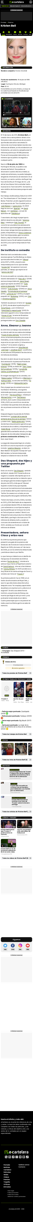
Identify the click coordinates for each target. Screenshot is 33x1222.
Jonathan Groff (16, 350)
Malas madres (6, 378)
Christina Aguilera (9, 299)
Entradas (7, 1187)
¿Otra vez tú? (11, 294)
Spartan (17, 208)
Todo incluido (13, 289)
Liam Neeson (6, 206)
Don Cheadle (20, 320)
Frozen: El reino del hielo (10, 335)
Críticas (7, 1184)
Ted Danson (21, 397)
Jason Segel (24, 281)
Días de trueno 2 (15, 6)
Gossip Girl (5, 267)
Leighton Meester (14, 448)
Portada (3, 22)
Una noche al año (26, 6)
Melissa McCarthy (21, 383)
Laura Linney (17, 206)
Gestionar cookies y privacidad (16, 1196)
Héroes (25, 259)
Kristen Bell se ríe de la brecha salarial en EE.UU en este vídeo (8, 850)
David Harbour (8, 566)
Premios (7, 1179)
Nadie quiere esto (18, 421)
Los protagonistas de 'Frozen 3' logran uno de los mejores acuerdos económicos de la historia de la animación (20, 774)
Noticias (7, 1167)
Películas (7, 1172)
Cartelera (7, 1170)
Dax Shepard (18, 470)
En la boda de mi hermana (17, 291)
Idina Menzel (23, 347)
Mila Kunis (27, 378)
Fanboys (23, 716)
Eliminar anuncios (17, 10)
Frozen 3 (20, 574)
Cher (29, 296)
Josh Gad (4, 350)
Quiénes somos (23, 1165)
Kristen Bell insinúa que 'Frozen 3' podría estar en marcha (7, 832)
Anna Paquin (5, 308)
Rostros (10, 22)
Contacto (21, 1167)
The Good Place (16, 395)
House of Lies (6, 315)
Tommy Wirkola (9, 569)
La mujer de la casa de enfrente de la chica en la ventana (16, 726)
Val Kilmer (14, 211)
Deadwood (16, 213)
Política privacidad (13, 1192)
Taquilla (7, 1182)
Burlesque (14, 296)
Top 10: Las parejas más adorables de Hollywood (24, 831)
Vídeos (6, 1177)
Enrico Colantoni (25, 232)
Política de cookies (13, 1194)
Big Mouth (22, 720)
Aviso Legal (11, 1191)
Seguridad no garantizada (11, 310)
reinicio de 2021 (7, 272)
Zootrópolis (5, 364)
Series (6, 1175)
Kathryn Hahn (6, 380)
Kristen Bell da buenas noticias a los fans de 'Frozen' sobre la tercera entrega (20, 802)
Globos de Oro (10, 662)
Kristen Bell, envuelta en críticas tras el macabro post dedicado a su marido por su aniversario (20, 788)
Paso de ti (22, 279)
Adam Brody (5, 429)
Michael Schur (6, 397)
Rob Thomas (19, 222)
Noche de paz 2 (13, 561)
